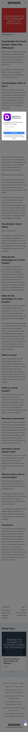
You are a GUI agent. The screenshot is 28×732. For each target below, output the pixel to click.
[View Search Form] (3, 3)
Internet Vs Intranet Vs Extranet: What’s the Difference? (11, 661)
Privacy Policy (19, 686)
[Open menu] (25, 3)
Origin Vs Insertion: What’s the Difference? (21, 611)
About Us (6, 683)
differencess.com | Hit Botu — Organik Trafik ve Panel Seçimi (14, 691)
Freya (6, 666)
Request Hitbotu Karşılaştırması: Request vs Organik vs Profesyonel (14, 715)
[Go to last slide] (4, 651)
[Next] (24, 651)
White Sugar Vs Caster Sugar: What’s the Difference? (6, 612)
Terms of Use (9, 686)
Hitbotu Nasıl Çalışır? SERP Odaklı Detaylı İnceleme (14, 697)
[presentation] (14, 644)
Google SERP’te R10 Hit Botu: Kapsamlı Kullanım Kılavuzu (14, 703)
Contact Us (13, 683)
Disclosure (22, 683)
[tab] (12, 671)
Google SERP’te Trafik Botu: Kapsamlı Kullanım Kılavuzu (14, 709)
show (13, 34)
